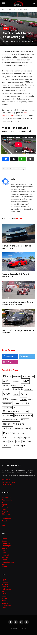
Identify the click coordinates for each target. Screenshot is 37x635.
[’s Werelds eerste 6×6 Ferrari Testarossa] (18, 261)
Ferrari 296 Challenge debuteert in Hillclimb (18, 331)
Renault (16, 438)
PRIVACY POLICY (7, 485)
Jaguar (30, 399)
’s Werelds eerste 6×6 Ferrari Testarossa (15, 275)
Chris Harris (18, 389)
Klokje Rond (7, 404)
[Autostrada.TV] (18, 3)
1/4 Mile (7, 376)
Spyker (4, 594)
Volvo (4, 608)
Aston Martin (28, 376)
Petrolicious (19, 428)
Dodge (16, 394)
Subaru (5, 441)
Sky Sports (25, 437)
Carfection (13, 386)
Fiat (3, 523)
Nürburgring (18, 424)
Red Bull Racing (7, 438)
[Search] (34, 3)
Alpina (4, 504)
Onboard (8, 428)
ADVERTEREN (6, 480)
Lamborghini (21, 403)
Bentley (5, 507)
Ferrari (5, 169)
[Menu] (3, 3)
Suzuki (4, 598)
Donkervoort (6, 519)
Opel (4, 580)
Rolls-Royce (6, 589)
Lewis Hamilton (7, 407)
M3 (15, 407)
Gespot (6, 28)
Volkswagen (19, 445)
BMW (25, 381)
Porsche (9, 433)
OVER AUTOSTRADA (8, 482)
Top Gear (26, 441)
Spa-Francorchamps (17, 169)
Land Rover (6, 543)
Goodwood (14, 399)
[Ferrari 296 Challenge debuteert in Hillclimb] (18, 318)
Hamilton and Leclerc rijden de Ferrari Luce (16, 247)
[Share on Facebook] (5, 159)
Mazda (25, 411)
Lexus (4, 550)
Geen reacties (28, 42)
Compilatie (28, 389)
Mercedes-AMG (23, 415)
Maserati (5, 555)
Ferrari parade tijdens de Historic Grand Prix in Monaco (17, 303)
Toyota (6, 445)
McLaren (8, 415)
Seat (4, 591)
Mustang (24, 420)
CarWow (22, 385)
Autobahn (15, 382)
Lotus (4, 553)
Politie (27, 428)
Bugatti (5, 386)
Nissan (7, 423)
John (6, 42)
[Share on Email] (30, 159)
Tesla (18, 442)
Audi (6, 381)
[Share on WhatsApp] (22, 159)
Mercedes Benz (11, 419)
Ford (5, 398)
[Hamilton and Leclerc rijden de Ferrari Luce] (18, 233)
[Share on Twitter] (14, 159)
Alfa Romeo (17, 376)
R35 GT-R (21, 434)
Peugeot (5, 582)
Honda (23, 399)
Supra (12, 441)
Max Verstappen (11, 411)
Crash (7, 394)
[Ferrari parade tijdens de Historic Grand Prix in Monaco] (18, 290)
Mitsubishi (5, 564)
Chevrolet (6, 389)
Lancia (4, 548)
